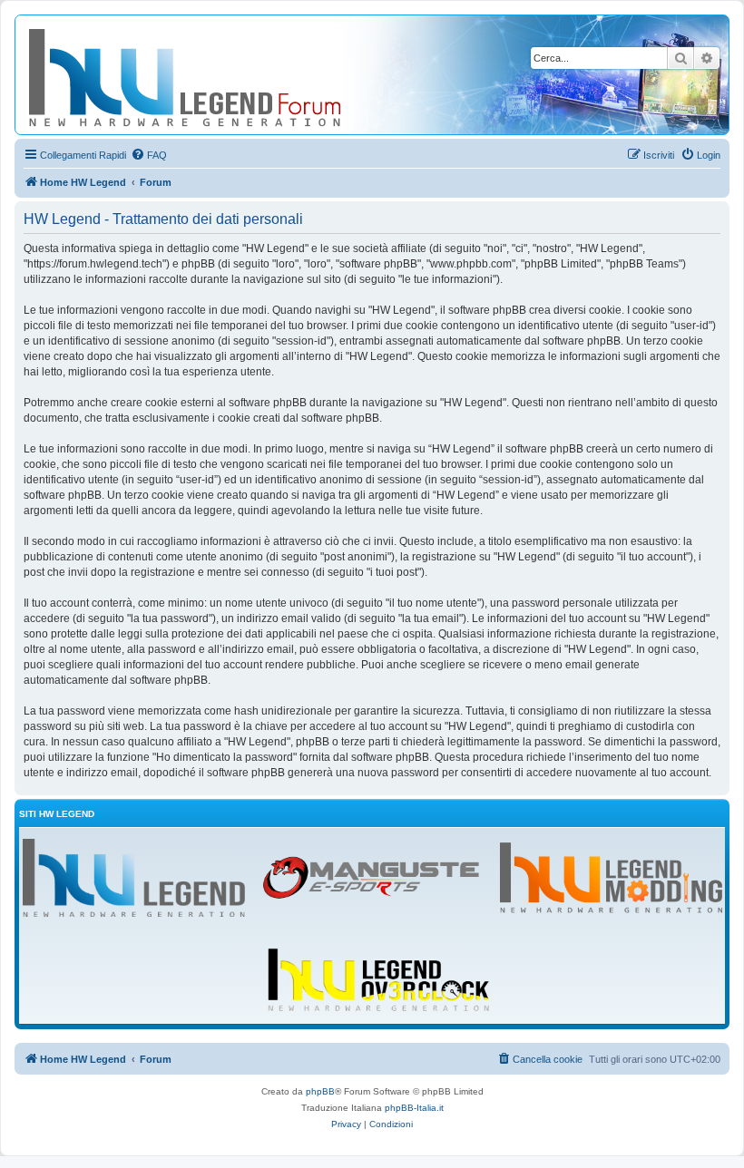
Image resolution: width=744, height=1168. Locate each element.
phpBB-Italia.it (414, 1108)
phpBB (320, 1091)
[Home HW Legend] (214, 75)
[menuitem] (149, 155)
